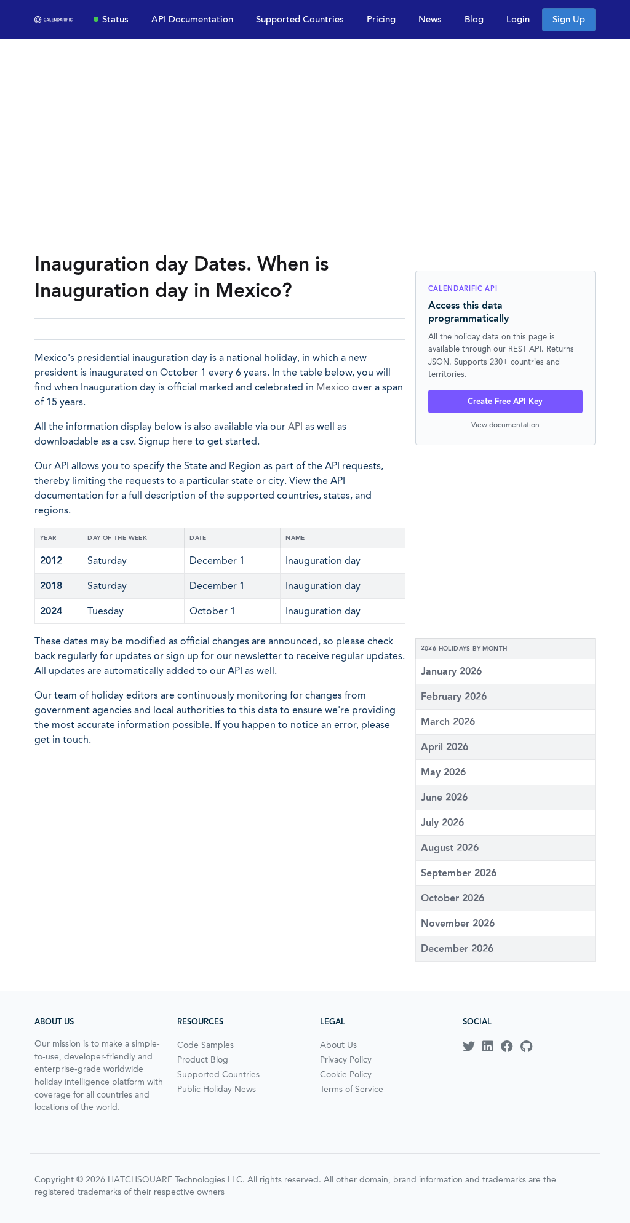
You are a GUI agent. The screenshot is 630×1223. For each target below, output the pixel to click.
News (430, 19)
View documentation (505, 424)
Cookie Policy (346, 1074)
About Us (338, 1045)
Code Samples (205, 1045)
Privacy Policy (346, 1059)
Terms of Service (351, 1089)
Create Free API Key (505, 401)
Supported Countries (300, 19)
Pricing (381, 19)
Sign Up (568, 19)
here (182, 441)
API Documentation (192, 19)
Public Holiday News (216, 1089)
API (295, 426)
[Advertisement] (315, 145)
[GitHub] (526, 1046)
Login (518, 19)
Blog (474, 19)
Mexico (332, 387)
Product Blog (202, 1059)
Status (115, 19)
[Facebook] (507, 1046)
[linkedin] (487, 1046)
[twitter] (469, 1046)
